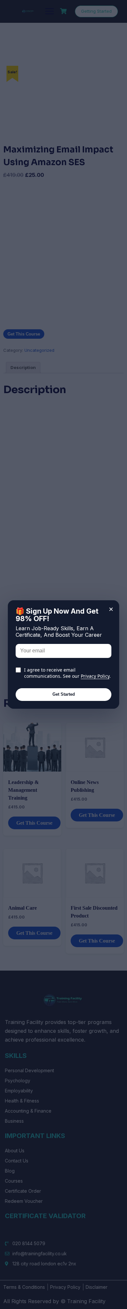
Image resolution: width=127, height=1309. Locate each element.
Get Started (63, 694)
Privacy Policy (95, 676)
